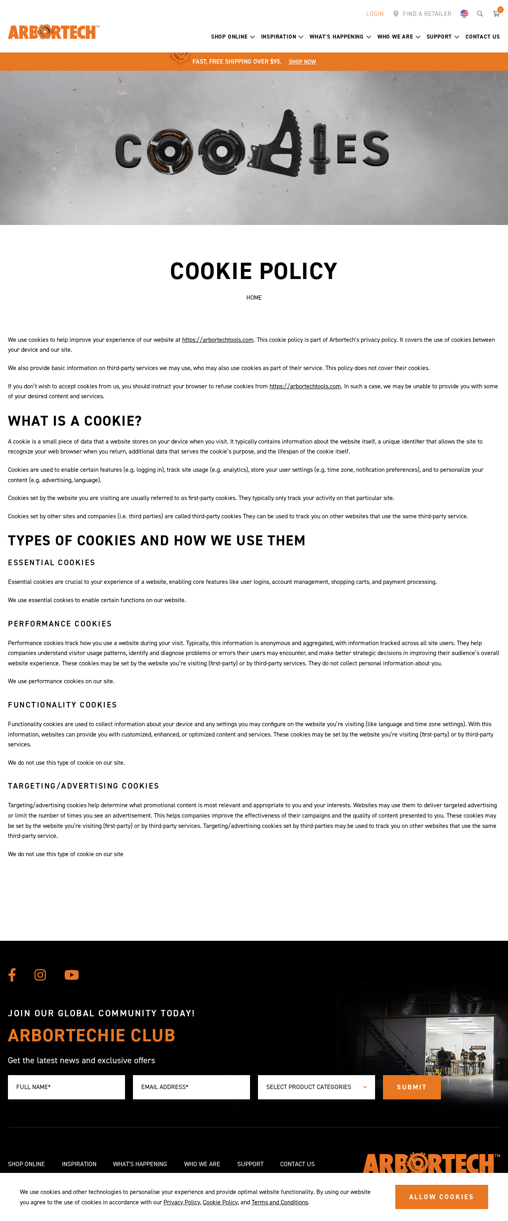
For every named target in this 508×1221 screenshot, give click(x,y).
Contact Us (483, 37)
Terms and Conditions (280, 1202)
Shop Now (302, 62)
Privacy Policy (182, 1202)
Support (439, 37)
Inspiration (278, 37)
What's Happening (337, 37)
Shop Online (229, 37)
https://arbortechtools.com (218, 339)
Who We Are (395, 37)
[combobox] (316, 1087)
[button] (252, 37)
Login (375, 14)
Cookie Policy (220, 1202)
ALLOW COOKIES (441, 1196)
